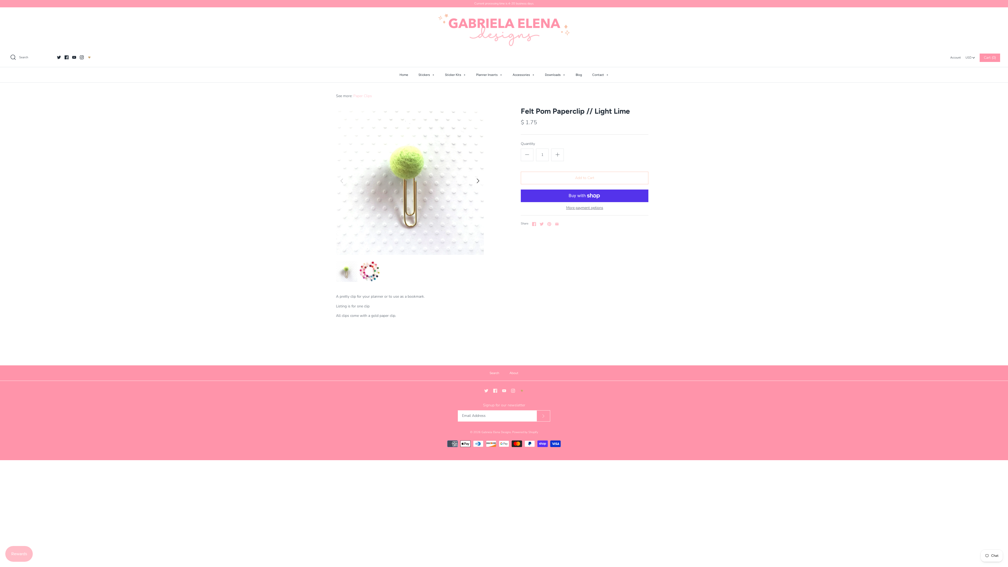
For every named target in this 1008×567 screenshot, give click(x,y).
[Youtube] (74, 57)
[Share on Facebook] (534, 224)
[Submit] (543, 416)
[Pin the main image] (549, 224)
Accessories (523, 75)
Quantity (528, 143)
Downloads (555, 75)
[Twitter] (59, 57)
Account (955, 58)
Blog (579, 75)
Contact (600, 75)
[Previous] (342, 181)
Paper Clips (362, 95)
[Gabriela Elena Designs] (504, 30)
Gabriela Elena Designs (496, 432)
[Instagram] (82, 57)
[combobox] (970, 56)
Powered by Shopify (525, 432)
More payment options (584, 208)
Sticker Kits (455, 75)
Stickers (426, 75)
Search (494, 373)
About (514, 373)
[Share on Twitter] (542, 224)
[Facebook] (67, 57)
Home (404, 75)
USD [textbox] (970, 56)
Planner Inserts (489, 75)
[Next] (478, 181)
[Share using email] (557, 224)
